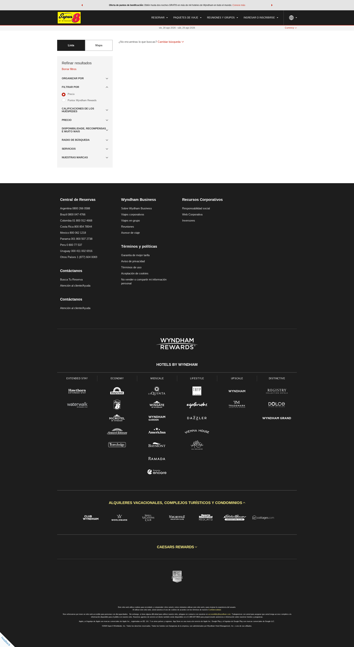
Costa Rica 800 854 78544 (76, 226)
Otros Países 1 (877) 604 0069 (78, 257)
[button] (82, 5)
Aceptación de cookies (134, 273)
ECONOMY (117, 378)
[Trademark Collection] (237, 405)
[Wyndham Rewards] (177, 343)
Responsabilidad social (196, 208)
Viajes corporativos (132, 214)
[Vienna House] (197, 432)
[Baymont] (157, 445)
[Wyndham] (237, 392)
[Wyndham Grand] (276, 419)
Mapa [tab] (98, 45)
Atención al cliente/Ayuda (75, 285)
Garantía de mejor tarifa (135, 255)
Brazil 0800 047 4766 (72, 214)
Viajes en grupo (130, 220)
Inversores (188, 220)
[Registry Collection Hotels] (276, 392)
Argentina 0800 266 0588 (75, 208)
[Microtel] (117, 419)
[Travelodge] (117, 445)
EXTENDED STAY (77, 378)
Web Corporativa (192, 214)
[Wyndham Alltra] (197, 445)
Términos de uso (131, 267)
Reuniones (127, 226)
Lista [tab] (71, 45)
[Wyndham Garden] (157, 419)
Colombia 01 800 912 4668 (76, 220)
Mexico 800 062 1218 (73, 232)
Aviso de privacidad (133, 261)
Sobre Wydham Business (136, 208)
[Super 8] (117, 405)
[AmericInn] (157, 432)
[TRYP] (197, 392)
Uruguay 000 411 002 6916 (76, 250)
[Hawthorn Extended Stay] (77, 392)
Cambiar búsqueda (169, 41)
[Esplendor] (197, 405)
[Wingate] (157, 405)
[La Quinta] (157, 392)
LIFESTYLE (197, 378)
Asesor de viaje (130, 232)
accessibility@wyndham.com (219, 614)
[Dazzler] (197, 419)
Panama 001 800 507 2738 (76, 238)
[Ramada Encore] (157, 472)
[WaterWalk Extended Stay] (77, 405)
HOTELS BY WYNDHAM (177, 364)
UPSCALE (237, 378)
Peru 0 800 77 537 (71, 244)
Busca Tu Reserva (71, 279)
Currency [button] (289, 28)
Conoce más (238, 5)
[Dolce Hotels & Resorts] (276, 405)
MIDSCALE (157, 378)
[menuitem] (159, 17)
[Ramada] (157, 459)
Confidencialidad (214, 610)
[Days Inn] (117, 392)
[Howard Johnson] (117, 432)
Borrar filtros (69, 69)
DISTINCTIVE (277, 378)
